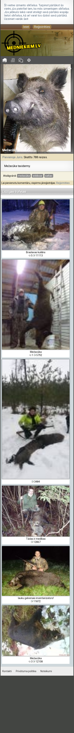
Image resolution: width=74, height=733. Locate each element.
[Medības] (29, 60)
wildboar (37, 175)
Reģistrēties (42, 26)
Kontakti (7, 671)
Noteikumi (46, 671)
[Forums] (21, 60)
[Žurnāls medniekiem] (13, 60)
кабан (48, 175)
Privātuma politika (26, 671)
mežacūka (24, 175)
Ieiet (26, 26)
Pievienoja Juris (12, 157)
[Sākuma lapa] (5, 60)
